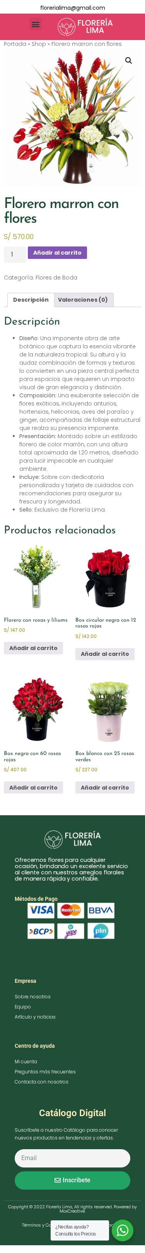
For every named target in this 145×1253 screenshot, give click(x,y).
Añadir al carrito (57, 253)
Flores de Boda (56, 277)
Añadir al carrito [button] (33, 648)
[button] (35, 23)
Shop (39, 44)
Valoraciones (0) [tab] (83, 300)
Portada (15, 44)
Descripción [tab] (31, 300)
